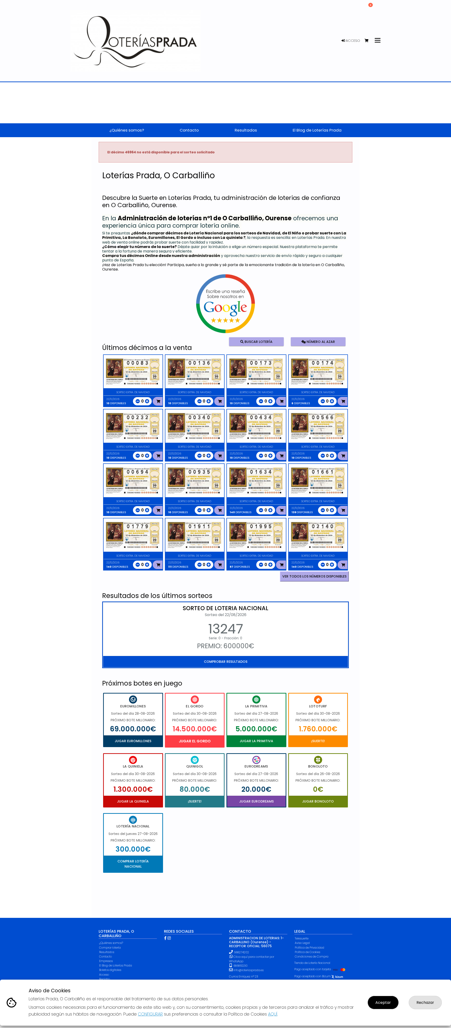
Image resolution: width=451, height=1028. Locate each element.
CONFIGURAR (150, 1014)
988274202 (241, 952)
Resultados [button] (246, 130)
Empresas (106, 961)
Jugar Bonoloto (318, 801)
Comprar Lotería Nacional (133, 864)
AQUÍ (272, 1014)
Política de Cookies (307, 952)
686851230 (240, 966)
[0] (369, 40)
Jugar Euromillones (133, 741)
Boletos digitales (110, 970)
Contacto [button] (189, 130)
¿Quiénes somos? (111, 943)
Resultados (106, 952)
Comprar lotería (110, 948)
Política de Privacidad (309, 948)
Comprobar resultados (225, 661)
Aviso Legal (302, 943)
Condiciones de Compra (311, 956)
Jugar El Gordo (195, 741)
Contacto (105, 956)
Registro (104, 979)
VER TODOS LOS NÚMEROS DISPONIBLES (314, 576)
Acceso (352, 40)
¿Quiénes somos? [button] (126, 130)
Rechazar (425, 1002)
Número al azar (320, 341)
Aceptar (383, 1002)
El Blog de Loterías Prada (115, 965)
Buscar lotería (258, 341)
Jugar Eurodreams (256, 801)
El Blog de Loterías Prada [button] (317, 130)
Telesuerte (301, 938)
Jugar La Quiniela (133, 801)
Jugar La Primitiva (256, 741)
